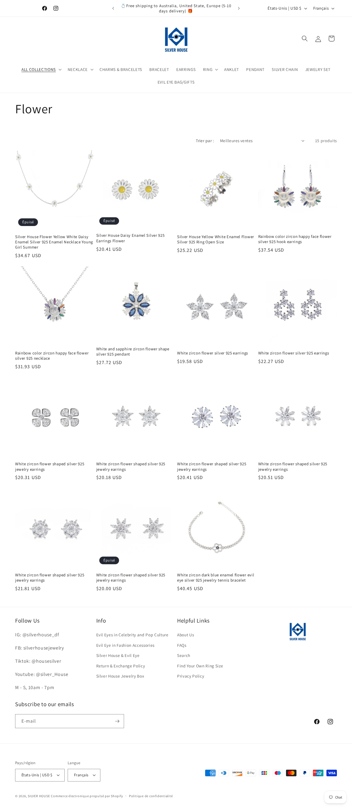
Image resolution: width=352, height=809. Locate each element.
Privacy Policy (190, 676)
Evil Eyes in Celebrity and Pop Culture (132, 634)
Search (183, 655)
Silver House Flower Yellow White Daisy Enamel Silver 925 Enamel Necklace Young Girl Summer (54, 242)
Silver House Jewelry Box (120, 676)
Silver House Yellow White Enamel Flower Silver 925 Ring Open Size (215, 239)
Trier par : (205, 140)
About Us (185, 634)
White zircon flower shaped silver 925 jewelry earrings (49, 466)
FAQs (181, 645)
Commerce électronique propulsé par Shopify (87, 796)
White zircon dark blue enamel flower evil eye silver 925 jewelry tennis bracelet (215, 577)
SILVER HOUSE (39, 796)
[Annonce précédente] (113, 8)
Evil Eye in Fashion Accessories (125, 645)
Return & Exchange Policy (120, 665)
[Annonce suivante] (239, 8)
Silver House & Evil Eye (118, 655)
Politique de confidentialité (151, 796)
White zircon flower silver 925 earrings (212, 353)
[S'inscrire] (117, 721)
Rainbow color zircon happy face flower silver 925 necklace (52, 355)
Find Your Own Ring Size (200, 665)
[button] (41, 69)
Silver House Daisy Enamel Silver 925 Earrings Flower (130, 238)
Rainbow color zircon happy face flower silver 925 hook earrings (295, 239)
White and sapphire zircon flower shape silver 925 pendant (132, 351)
